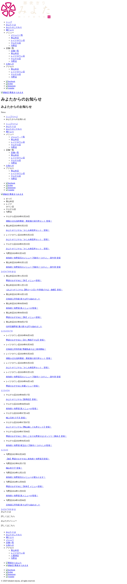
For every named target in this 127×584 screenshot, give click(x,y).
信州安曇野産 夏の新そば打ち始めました (24, 326)
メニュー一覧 (17, 35)
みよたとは (11, 25)
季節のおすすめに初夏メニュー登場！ (23, 386)
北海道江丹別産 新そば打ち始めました (23, 299)
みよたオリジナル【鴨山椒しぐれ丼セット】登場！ (29, 427)
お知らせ (10, 64)
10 (12, 271)
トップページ (12, 117)
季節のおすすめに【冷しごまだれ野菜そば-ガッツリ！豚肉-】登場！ (36, 436)
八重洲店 (15, 556)
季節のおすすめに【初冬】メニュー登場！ (25, 486)
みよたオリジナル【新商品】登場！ (22, 399)
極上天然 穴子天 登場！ (16, 418)
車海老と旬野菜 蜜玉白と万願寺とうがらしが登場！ (29, 445)
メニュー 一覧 (18, 137)
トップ (9, 22)
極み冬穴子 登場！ (14, 468)
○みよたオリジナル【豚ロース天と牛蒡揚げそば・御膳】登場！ (34, 290)
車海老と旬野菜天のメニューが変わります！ (26, 477)
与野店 (14, 46)
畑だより (10, 30)
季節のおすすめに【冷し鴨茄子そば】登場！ (26, 340)
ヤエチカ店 (16, 43)
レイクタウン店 (18, 40)
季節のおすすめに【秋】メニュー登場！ (24, 317)
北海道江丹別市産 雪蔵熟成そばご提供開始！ (26, 349)
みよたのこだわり (14, 27)
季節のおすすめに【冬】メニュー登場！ (24, 280)
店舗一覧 (15, 51)
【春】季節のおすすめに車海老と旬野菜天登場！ (28, 459)
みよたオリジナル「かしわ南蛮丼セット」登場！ (28, 230)
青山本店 (15, 38)
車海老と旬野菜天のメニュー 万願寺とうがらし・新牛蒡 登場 (33, 258)
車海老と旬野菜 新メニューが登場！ (22, 308)
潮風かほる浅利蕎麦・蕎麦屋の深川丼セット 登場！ (29, 221)
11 (15, 271)
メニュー (10, 540)
